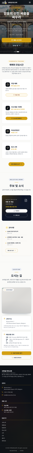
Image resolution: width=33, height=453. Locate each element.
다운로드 (17, 211)
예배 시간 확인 (18, 40)
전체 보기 (17, 215)
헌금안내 (4, 427)
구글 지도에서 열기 (17, 353)
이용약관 (21, 450)
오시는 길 (15, 45)
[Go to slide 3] (18, 51)
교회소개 (4, 422)
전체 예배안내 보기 (15, 164)
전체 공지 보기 (11, 250)
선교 (3, 435)
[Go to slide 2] (17, 51)
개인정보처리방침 (13, 450)
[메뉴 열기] (29, 2)
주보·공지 (4, 430)
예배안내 (4, 425)
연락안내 (4, 441)
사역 (3, 433)
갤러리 (3, 438)
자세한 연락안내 (17, 357)
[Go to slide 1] (15, 51)
